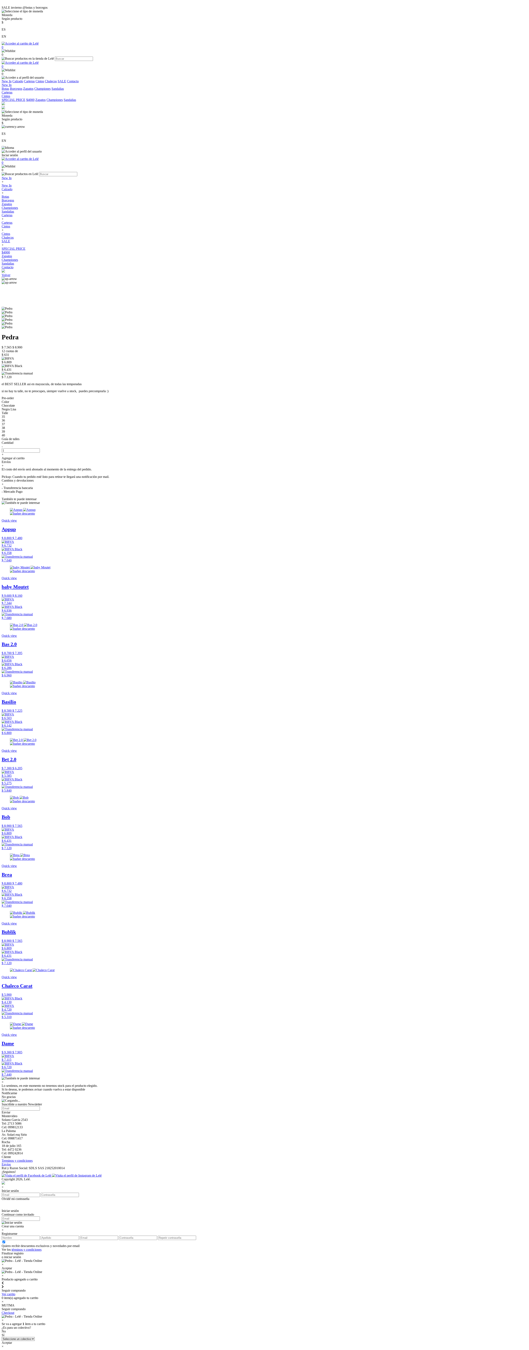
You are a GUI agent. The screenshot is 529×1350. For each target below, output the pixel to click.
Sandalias (57, 88)
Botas (5, 88)
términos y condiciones (27, 1249)
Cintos (40, 81)
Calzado (17, 81)
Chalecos (51, 81)
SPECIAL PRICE (13, 100)
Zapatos (28, 88)
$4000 (30, 100)
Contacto (73, 81)
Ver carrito (8, 1294)
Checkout (8, 1312)
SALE (62, 81)
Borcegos (16, 88)
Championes (42, 88)
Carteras (29, 81)
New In (7, 81)
